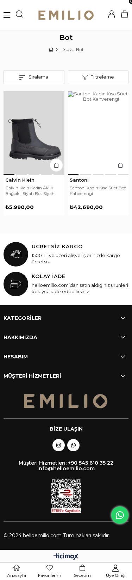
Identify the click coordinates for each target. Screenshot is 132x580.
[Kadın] (64, 50)
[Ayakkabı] (70, 50)
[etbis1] (66, 496)
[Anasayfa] (57, 50)
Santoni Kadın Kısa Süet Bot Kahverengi (98, 190)
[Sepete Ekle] (56, 165)
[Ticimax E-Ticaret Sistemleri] (66, 557)
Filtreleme (102, 77)
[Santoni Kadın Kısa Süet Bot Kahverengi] (98, 132)
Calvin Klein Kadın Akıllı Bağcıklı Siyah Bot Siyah (30, 190)
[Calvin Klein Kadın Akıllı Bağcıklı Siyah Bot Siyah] (34, 132)
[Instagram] (58, 445)
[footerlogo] (66, 401)
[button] (9, 174)
